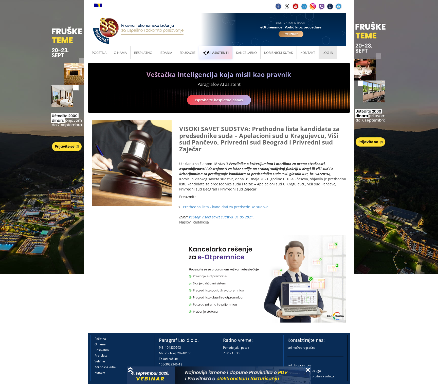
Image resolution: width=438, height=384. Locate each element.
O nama (120, 52)
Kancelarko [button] (246, 52)
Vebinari (100, 361)
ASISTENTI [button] (220, 52)
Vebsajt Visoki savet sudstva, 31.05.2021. (221, 217)
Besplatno (143, 52)
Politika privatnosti (300, 365)
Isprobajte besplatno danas (219, 100)
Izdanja (166, 52)
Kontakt (100, 372)
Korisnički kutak (105, 367)
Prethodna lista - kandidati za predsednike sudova (225, 206)
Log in (327, 52)
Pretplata (101, 355)
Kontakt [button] (307, 52)
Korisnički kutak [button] (278, 52)
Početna (99, 52)
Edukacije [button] (187, 52)
